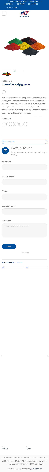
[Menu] (4, 14)
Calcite (28, 449)
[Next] (43, 45)
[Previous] (6, 45)
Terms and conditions (13, 457)
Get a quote (9, 141)
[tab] (24, 142)
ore (10, 81)
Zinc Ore (5, 449)
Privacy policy (30, 457)
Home (4, 81)
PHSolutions (36, 469)
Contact (41, 457)
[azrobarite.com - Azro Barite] (24, 14)
